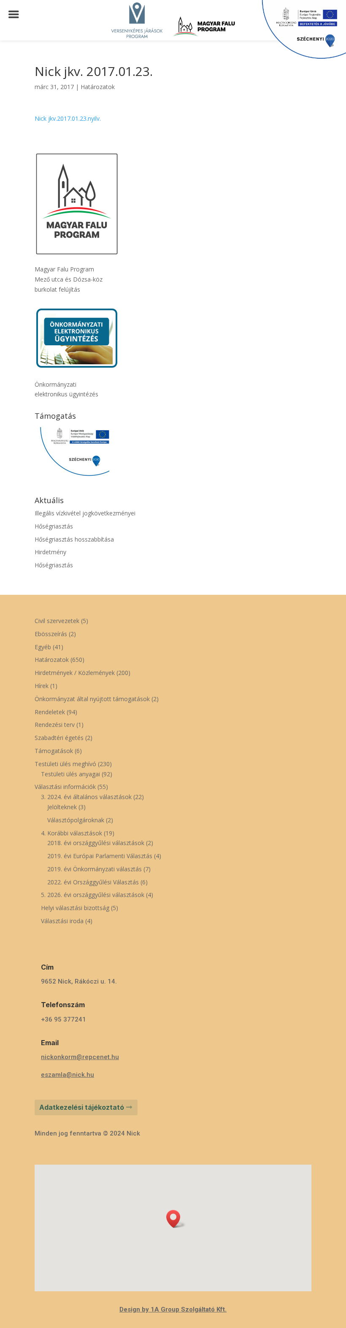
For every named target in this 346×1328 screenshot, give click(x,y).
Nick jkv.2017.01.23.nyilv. (68, 118)
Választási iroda (62, 921)
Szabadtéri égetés (59, 738)
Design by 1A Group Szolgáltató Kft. (173, 1309)
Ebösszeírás (51, 634)
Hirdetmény (50, 552)
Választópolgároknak (75, 820)
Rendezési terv (55, 725)
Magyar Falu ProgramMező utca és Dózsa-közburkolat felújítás (69, 279)
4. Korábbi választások (71, 833)
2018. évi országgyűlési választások (95, 843)
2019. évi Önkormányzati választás (94, 869)
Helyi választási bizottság (75, 908)
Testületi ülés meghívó (65, 764)
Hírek (42, 686)
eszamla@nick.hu (67, 1075)
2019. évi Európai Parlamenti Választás (99, 856)
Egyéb (43, 647)
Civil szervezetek (57, 621)
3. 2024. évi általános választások (86, 797)
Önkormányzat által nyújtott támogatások (92, 699)
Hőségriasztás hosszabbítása (74, 539)
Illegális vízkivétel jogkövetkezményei (85, 513)
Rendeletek (50, 712)
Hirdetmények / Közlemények (75, 673)
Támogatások (54, 751)
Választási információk (65, 787)
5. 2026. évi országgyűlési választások (92, 895)
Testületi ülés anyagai (70, 774)
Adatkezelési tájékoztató (81, 1107)
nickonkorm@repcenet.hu (80, 1057)
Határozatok (98, 87)
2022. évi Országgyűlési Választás (93, 882)
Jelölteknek (62, 807)
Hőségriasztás (54, 526)
